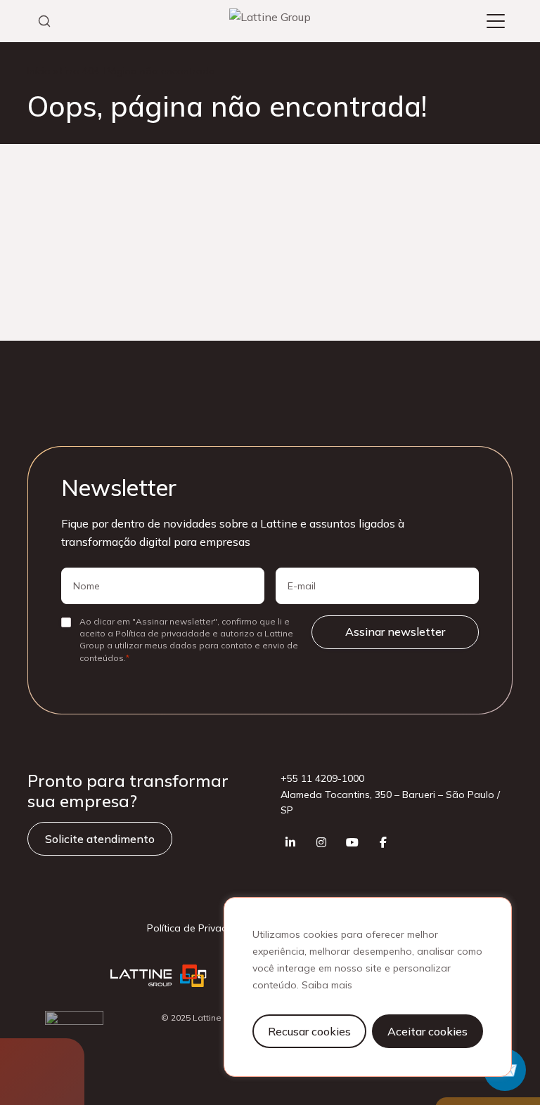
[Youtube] (352, 842)
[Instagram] (321, 842)
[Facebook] (383, 842)
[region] (368, 987)
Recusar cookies (309, 1031)
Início (39, 71)
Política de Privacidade (200, 928)
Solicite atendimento (100, 839)
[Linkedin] (290, 842)
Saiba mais (327, 985)
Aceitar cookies (427, 1031)
